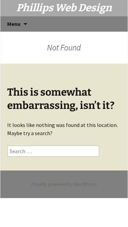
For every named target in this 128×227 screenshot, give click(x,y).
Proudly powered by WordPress (64, 184)
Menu (13, 23)
